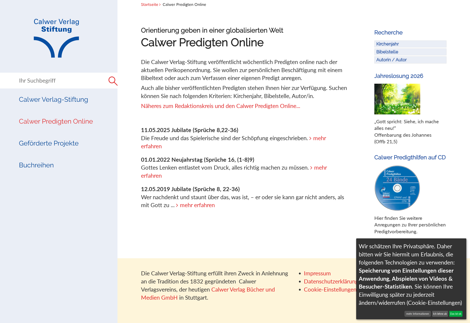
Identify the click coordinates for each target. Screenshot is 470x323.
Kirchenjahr (387, 44)
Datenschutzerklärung (331, 281)
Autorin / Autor (391, 59)
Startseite (149, 4)
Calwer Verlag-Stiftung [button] (53, 99)
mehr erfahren (197, 205)
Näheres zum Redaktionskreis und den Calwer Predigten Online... (220, 105)
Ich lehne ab (440, 313)
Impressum (317, 273)
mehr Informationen (417, 313)
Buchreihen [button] (36, 165)
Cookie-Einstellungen (330, 289)
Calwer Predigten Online (56, 121)
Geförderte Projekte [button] (49, 143)
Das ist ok (455, 313)
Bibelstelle (387, 51)
